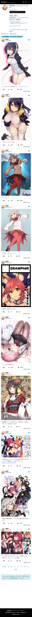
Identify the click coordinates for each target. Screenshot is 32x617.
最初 (4, 566)
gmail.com (25, 23)
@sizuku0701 (13, 10)
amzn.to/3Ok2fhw (14, 21)
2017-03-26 (26, 91)
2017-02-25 (26, 202)
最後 (16, 569)
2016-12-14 (27, 562)
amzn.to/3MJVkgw (23, 17)
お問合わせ (23, 612)
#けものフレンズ (23, 86)
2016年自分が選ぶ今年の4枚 (16, 36)
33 (21, 566)
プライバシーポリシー (19, 610)
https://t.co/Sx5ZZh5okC (9, 463)
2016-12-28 (26, 467)
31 (14, 566)
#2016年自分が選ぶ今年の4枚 (10, 556)
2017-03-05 (26, 147)
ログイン (6, 578)
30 (11, 566)
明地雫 (6, 39)
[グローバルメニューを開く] (29, 2)
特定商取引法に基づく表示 (12, 612)
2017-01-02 (26, 428)
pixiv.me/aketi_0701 (14, 26)
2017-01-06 (26, 369)
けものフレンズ (6, 36)
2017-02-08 (26, 313)
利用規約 (9, 610)
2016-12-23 (26, 525)
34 (24, 566)
